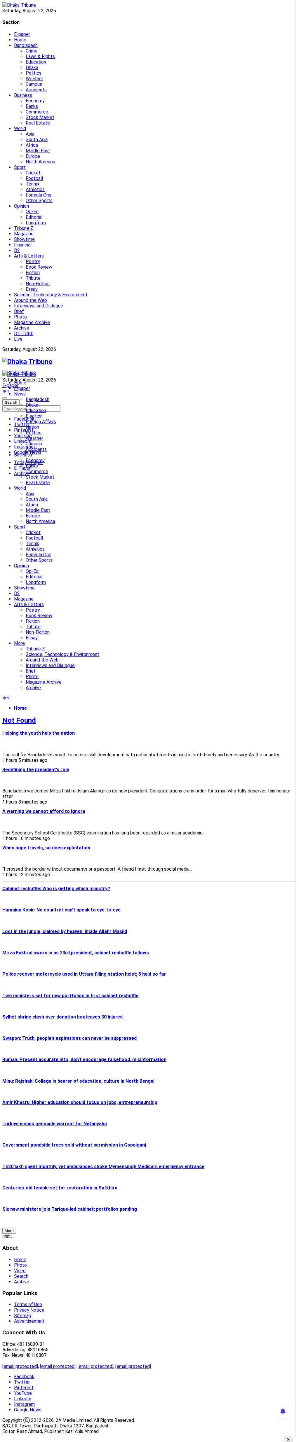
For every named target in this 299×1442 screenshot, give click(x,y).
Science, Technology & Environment (51, 295)
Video (20, 1270)
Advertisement (29, 1321)
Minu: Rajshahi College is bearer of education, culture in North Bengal (78, 1081)
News (20, 394)
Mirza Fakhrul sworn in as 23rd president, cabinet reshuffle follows (75, 953)
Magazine (24, 234)
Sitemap (22, 1315)
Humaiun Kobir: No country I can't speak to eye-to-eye (61, 910)
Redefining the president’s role (35, 769)
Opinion (21, 206)
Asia (30, 134)
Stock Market (40, 117)
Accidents (36, 89)
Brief (19, 311)
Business (23, 95)
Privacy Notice (29, 1310)
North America (40, 161)
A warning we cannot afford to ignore (43, 811)
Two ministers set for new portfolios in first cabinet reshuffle (70, 995)
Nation (32, 427)
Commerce (37, 112)
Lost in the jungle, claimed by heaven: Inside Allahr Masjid (64, 931)
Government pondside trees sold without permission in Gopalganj (74, 1145)
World (20, 128)
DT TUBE (23, 333)
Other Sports (39, 200)
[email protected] (20, 1366)
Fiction (33, 272)
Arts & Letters (29, 256)
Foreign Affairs (41, 421)
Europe (33, 156)
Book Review (39, 267)
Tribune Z (23, 228)
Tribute (33, 278)
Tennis (32, 184)
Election (34, 416)
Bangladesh (26, 45)
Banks (32, 106)
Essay (32, 289)
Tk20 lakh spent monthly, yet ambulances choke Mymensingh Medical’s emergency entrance (103, 1166)
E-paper (22, 34)
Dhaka (32, 67)
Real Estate (38, 123)
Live (18, 339)
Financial (23, 245)
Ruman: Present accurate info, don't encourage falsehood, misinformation (84, 1059)
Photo (20, 317)
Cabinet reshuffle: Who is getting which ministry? (56, 888)
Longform (36, 222)
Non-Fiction (38, 283)
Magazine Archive (32, 322)
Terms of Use (28, 1304)
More (19, 643)
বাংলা (6, 391)
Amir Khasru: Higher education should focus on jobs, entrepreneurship (79, 1102)
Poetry (33, 261)
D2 (17, 250)
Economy (35, 101)
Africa (32, 145)
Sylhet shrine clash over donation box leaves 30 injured (62, 1017)
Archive (21, 328)
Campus (34, 84)
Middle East (38, 150)
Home (20, 40)
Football (34, 178)
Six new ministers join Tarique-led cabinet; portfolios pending (69, 1209)
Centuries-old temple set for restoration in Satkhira (59, 1188)
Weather (34, 78)
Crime (31, 51)
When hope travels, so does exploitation (46, 847)
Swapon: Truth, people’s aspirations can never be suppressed (69, 1038)
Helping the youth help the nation (38, 733)
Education (36, 62)
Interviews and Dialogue (38, 306)
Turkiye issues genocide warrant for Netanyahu (54, 1123)
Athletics (35, 189)
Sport (20, 167)
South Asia (37, 139)
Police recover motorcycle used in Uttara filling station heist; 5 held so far (84, 974)
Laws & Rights (40, 56)
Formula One (38, 195)
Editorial (34, 217)
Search (21, 1276)
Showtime (24, 239)
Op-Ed (32, 211)
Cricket (33, 173)
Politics (33, 73)
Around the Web (30, 300)
